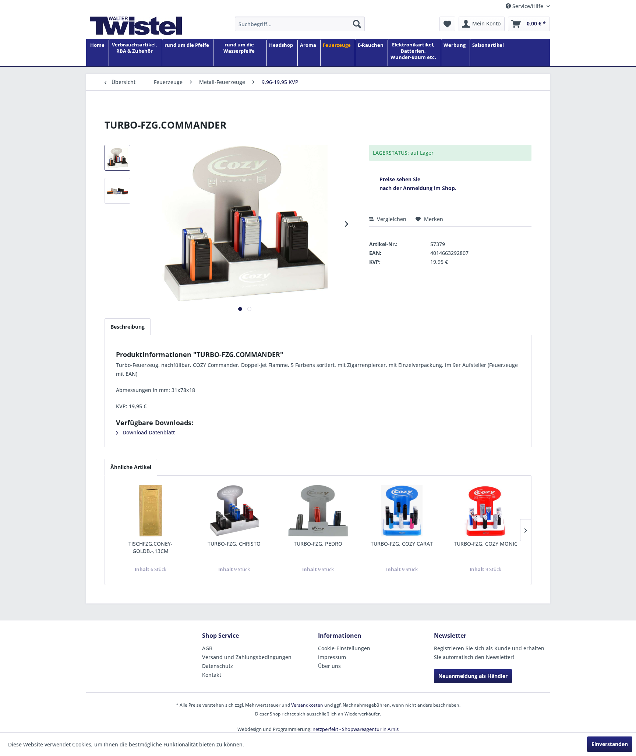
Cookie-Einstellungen (344, 648)
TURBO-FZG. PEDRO (318, 543)
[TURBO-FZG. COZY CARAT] (401, 510)
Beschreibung (127, 326)
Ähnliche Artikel (130, 466)
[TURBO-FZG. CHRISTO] (234, 510)
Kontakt (211, 674)
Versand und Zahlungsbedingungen (247, 657)
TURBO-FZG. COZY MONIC (485, 543)
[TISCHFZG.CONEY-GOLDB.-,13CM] (150, 510)
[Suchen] (357, 24)
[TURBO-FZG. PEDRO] (318, 510)
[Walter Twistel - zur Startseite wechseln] (136, 26)
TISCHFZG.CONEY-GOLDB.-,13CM (150, 547)
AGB (207, 648)
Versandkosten (307, 705)
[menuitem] (300, 24)
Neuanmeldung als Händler (473, 675)
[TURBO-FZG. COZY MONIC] (485, 510)
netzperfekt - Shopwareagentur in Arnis (355, 729)
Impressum (332, 657)
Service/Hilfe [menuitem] (528, 6)
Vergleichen (390, 219)
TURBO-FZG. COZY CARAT (402, 543)
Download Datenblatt (148, 432)
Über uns (329, 665)
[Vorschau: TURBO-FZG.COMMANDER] (117, 158)
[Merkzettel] (447, 24)
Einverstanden (609, 744)
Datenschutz (217, 665)
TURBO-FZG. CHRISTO (234, 543)
